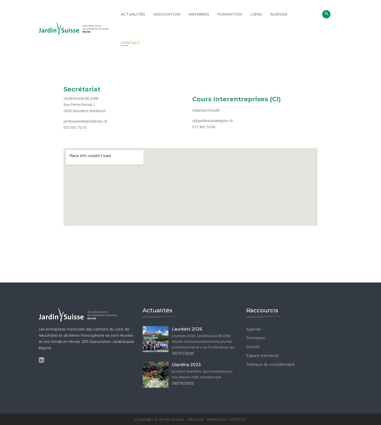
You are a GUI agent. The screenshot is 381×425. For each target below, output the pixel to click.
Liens (256, 14)
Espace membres (262, 355)
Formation (229, 14)
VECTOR (237, 419)
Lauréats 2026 (187, 329)
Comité (253, 347)
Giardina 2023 (186, 364)
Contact (130, 43)
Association (166, 14)
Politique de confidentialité (270, 364)
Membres (199, 14)
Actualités (133, 14)
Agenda (278, 14)
